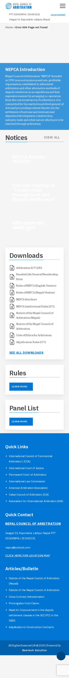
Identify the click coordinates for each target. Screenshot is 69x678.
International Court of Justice (26, 468)
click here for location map (27, 555)
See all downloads (26, 353)
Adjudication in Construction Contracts (31, 627)
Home (9, 27)
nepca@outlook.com (17, 547)
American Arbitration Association (28, 488)
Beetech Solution (34, 650)
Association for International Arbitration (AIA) (36, 501)
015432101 (34, 14)
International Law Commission (27, 481)
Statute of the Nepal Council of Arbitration (34, 590)
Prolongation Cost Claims (24, 603)
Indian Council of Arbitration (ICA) (29, 494)
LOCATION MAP (58, 15)
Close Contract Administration (26, 596)
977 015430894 (17, 14)
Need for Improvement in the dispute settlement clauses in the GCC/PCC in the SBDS (33, 615)
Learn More (20, 386)
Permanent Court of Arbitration (27, 474)
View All (52, 137)
